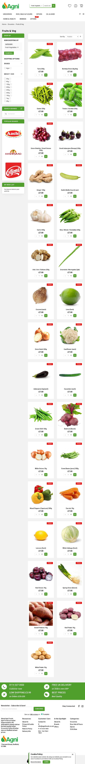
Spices (72, 727)
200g (8, 87)
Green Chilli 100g (41, 429)
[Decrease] (36, 75)
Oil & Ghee (73, 729)
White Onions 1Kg (41, 468)
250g (8, 90)
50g (8, 79)
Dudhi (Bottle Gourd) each (70, 190)
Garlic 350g (41, 230)
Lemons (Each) (41, 548)
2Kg (8, 101)
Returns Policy (27, 729)
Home (4, 24)
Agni (8, 68)
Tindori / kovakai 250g (69, 108)
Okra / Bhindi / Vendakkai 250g (70, 230)
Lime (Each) (70, 309)
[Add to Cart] (45, 75)
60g (8, 81)
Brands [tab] (7, 63)
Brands (56, 724)
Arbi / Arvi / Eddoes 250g (41, 269)
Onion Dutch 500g (41, 349)
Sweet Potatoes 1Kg (41, 628)
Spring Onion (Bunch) (70, 588)
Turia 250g (40, 69)
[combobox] (47, 5)
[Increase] (42, 75)
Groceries (11, 24)
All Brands (21, 108)
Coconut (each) (41, 309)
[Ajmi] (13, 170)
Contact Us (42, 722)
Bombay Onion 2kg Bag (70, 69)
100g (8, 84)
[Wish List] (69, 5)
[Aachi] (13, 134)
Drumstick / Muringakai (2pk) (70, 269)
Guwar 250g (41, 108)
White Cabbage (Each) (70, 548)
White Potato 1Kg (41, 667)
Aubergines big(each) (41, 389)
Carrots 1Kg (70, 508)
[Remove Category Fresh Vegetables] (18, 47)
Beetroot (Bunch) (70, 429)
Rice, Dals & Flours (76, 724)
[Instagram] (82, 706)
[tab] (13, 45)
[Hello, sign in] (75, 6)
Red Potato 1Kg (70, 628)
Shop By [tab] (7, 36)
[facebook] (79, 706)
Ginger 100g (41, 190)
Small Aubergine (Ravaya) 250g (70, 148)
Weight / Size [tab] (9, 74)
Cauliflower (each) (70, 349)
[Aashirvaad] (13, 152)
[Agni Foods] (10, 6)
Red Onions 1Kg (40, 588)
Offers (56, 727)
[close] (72, 754)
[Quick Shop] (41, 54)
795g (8, 95)
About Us (25, 722)
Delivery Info (26, 731)
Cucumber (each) (70, 389)
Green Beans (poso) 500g (70, 468)
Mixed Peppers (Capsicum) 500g (41, 508)
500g (8, 93)
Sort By (62, 36)
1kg (8, 98)
